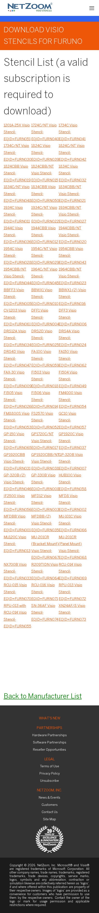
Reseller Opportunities (49, 749)
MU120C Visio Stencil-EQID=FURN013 (17, 544)
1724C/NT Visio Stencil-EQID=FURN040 (45, 132)
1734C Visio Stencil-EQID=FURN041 (72, 132)
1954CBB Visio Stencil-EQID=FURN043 (72, 255)
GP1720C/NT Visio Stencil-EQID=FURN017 (44, 441)
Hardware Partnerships (49, 735)
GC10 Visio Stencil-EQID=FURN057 (72, 420)
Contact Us (50, 812)
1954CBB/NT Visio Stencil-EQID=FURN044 (17, 276)
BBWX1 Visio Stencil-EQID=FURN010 (44, 297)
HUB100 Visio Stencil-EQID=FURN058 (72, 482)
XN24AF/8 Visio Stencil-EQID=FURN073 (72, 612)
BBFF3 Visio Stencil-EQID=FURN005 (17, 297)
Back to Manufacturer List (43, 696)
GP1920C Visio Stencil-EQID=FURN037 (72, 441)
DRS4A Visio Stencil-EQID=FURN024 (72, 338)
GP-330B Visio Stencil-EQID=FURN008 (45, 482)
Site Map (49, 819)
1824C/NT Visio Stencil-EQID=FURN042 (72, 152)
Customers (50, 805)
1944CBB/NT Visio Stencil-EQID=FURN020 (72, 235)
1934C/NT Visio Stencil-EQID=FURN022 (45, 214)
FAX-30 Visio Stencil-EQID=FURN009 (17, 379)
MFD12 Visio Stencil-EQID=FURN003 (45, 503)
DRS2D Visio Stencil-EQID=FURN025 (45, 338)
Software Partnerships (49, 742)
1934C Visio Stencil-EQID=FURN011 (17, 214)
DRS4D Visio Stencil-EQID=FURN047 (17, 358)
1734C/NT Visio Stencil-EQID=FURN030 (17, 152)
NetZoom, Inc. (49, 790)
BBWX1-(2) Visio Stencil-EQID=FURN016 (72, 297)
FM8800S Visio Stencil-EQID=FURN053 (17, 420)
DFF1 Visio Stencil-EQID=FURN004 (45, 317)
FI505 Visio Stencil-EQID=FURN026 (17, 399)
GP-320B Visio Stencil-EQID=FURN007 (72, 461)
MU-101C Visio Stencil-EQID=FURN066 (72, 523)
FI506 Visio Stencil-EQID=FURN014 (44, 399)
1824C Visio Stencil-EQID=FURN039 (45, 152)
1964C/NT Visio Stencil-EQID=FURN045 (45, 276)
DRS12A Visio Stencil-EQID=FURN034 (17, 338)
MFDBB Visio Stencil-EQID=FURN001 (17, 523)
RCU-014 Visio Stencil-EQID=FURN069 (72, 571)
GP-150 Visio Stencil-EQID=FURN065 (17, 441)
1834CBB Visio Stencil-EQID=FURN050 (45, 194)
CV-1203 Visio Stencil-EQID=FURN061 (17, 317)
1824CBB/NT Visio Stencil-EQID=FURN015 (44, 173)
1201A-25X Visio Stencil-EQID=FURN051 (17, 132)
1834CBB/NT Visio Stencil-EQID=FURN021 (72, 194)
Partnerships (49, 728)
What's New (49, 718)
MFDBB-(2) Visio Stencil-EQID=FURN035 (45, 523)
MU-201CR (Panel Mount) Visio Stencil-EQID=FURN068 (72, 548)
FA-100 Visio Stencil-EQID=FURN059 (45, 358)
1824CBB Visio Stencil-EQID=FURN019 (17, 173)
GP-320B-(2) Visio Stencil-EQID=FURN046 (17, 482)
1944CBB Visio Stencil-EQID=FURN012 (44, 235)
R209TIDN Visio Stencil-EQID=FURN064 (45, 571)
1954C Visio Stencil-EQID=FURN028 (17, 255)
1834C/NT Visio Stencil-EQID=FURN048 (17, 194)
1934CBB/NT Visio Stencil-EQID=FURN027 (72, 214)
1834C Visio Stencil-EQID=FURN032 (72, 173)
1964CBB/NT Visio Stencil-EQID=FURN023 (72, 276)
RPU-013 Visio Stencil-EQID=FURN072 (72, 592)
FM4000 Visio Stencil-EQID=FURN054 (72, 399)
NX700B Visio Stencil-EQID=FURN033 (17, 571)
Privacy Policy (49, 773)
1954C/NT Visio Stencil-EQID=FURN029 (45, 255)
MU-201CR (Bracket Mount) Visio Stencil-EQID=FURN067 (45, 548)
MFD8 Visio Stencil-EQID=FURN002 (72, 503)
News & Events (49, 797)
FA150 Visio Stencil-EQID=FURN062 (72, 358)
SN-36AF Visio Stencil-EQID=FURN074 (44, 612)
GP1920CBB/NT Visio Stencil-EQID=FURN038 (45, 461)
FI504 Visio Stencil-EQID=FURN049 (72, 379)
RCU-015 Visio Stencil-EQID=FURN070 (17, 592)
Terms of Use (49, 766)
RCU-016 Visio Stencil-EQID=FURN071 (44, 592)
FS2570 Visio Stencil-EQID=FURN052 (45, 420)
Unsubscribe (49, 780)
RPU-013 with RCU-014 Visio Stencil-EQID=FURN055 (17, 616)
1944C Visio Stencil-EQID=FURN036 (17, 235)
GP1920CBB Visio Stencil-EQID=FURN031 (17, 461)
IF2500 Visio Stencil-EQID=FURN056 (17, 503)
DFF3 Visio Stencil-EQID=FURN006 (72, 317)
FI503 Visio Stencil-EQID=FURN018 (44, 379)
